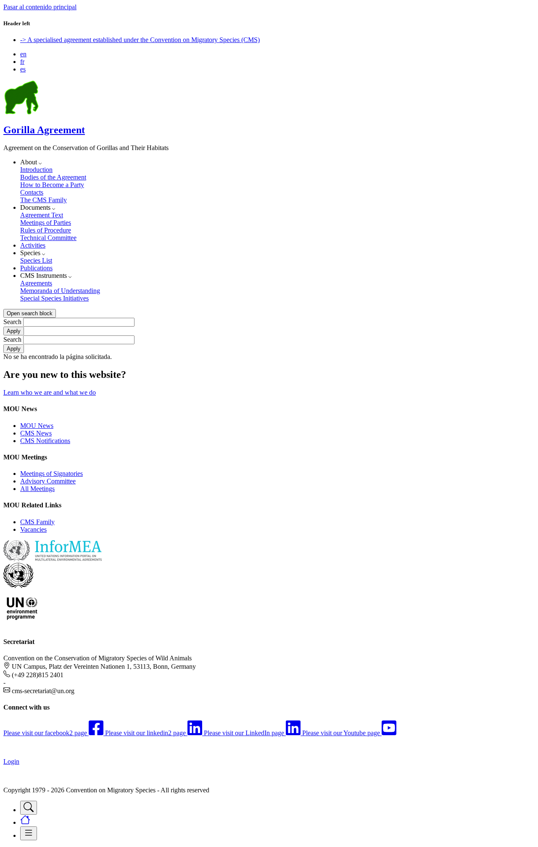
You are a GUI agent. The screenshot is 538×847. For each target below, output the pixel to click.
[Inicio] (21, 112)
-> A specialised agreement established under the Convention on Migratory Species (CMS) (140, 39)
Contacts (31, 192)
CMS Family (37, 521)
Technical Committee (48, 237)
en (23, 54)
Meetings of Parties (45, 222)
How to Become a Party (52, 184)
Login (11, 761)
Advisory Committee (48, 481)
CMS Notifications (45, 440)
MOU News (36, 425)
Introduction (36, 169)
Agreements (36, 283)
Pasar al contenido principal (39, 7)
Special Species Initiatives (54, 298)
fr (22, 61)
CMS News (36, 433)
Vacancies (33, 529)
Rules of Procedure (45, 230)
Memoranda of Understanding (60, 290)
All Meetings (37, 488)
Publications (36, 268)
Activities (32, 245)
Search (12, 321)
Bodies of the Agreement (53, 177)
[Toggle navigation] (28, 808)
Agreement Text (41, 215)
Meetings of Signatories (51, 473)
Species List (36, 260)
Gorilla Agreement (44, 129)
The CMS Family (43, 199)
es (23, 69)
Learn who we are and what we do (49, 392)
